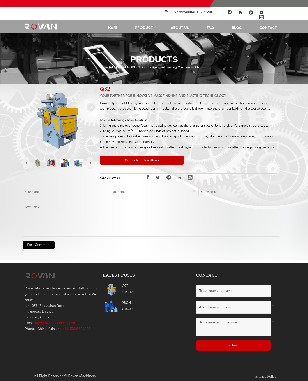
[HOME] (41, 26)
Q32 (196, 67)
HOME (117, 67)
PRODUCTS (134, 67)
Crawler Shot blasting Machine (168, 67)
